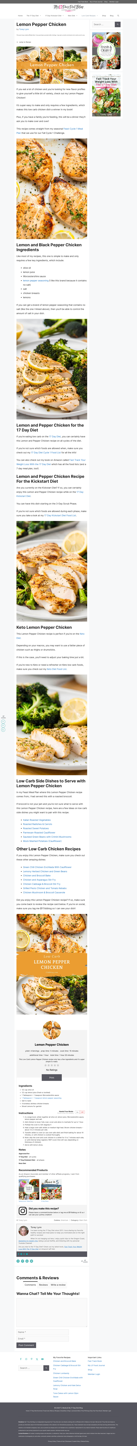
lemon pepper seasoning (36, 280)
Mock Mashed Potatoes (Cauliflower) (42, 841)
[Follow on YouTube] (43, 1359)
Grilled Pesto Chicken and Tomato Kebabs (45, 888)
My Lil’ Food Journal (96, 2)
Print (51, 1077)
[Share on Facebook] (18, 1261)
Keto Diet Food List (56, 669)
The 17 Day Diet (33, 16)
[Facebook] (18, 1254)
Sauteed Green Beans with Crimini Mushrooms (47, 837)
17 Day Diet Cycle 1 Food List (46, 452)
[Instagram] (24, 1254)
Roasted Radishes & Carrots (37, 824)
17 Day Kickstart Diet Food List (60, 515)
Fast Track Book (83, 2)
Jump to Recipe (25, 42)
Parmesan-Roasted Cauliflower (39, 832)
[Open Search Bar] (118, 16)
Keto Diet (71, 16)
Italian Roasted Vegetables (37, 820)
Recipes (57, 1411)
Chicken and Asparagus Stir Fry (39, 879)
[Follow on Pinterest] (32, 1359)
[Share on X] (27, 1261)
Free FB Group (85, 1411)
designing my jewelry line (28, 1241)
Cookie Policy (76, 1441)
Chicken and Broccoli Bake (37, 875)
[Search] (118, 24)
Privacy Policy (52, 1441)
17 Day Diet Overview (36, 1411)
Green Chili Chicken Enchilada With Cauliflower (47, 867)
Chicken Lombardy (61, 1373)
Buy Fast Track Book (96, 1411)
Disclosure (68, 1441)
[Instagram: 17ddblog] (24, 1211)
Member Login (114, 2)
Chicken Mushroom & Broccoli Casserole (44, 892)
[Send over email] (31, 1261)
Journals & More (75, 1411)
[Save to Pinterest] (22, 1261)
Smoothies (63, 1411)
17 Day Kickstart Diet (53, 16)
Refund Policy (85, 1441)
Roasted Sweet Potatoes (36, 828)
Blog (111, 16)
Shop (106, 2)
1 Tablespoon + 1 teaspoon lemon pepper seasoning (41, 1098)
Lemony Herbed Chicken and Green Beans (45, 871)
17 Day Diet (55, 436)
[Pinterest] (21, 1254)
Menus (52, 1411)
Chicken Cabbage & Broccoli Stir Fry (41, 884)
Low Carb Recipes (88, 16)
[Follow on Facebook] (21, 1359)
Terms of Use (60, 1441)
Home (20, 16)
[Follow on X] (37, 1359)
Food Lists (46, 1411)
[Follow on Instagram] (26, 1359)
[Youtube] (27, 1254)
